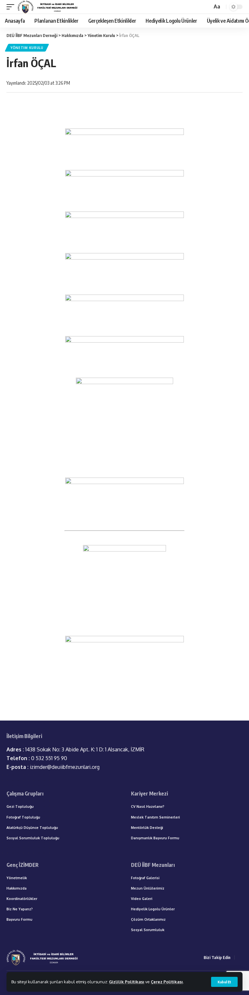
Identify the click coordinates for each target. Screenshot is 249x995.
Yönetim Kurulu (26, 48)
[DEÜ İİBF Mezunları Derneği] (48, 7)
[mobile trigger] (12, 7)
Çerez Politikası (167, 981)
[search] (206, 7)
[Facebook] (241, 957)
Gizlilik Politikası (126, 981)
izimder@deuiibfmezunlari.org (53, 767)
